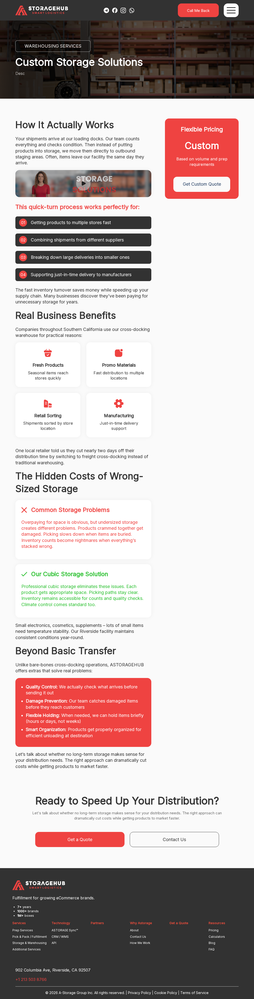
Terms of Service (194, 993)
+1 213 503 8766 (31, 979)
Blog (212, 943)
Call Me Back (198, 10)
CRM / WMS (60, 937)
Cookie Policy (165, 993)
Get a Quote (79, 839)
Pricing (214, 930)
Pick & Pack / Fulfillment (29, 937)
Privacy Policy (139, 993)
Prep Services (22, 930)
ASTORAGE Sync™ (65, 930)
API (54, 943)
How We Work (140, 943)
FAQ (212, 949)
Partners (97, 923)
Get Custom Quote (202, 184)
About (134, 930)
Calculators (217, 937)
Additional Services (26, 949)
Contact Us (174, 839)
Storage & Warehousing (29, 943)
